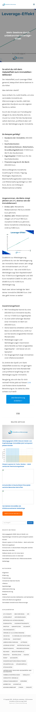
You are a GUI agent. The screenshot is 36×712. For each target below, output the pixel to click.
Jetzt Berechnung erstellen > (18, 399)
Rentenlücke (16, 655)
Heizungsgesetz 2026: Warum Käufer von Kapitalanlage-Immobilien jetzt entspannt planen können (17, 443)
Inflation (5, 583)
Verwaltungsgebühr (10, 681)
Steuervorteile (21, 664)
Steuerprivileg (8, 664)
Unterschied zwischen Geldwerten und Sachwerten (18, 597)
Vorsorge (23, 681)
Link (29, 383)
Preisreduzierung (22, 648)
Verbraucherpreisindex (11, 675)
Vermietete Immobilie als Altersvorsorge (15, 602)
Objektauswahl (8, 648)
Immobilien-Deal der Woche (11, 581)
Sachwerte (14, 658)
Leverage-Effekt (9, 645)
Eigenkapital (7, 623)
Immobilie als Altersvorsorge (13, 633)
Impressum (12, 703)
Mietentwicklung (7, 591)
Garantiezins (16, 626)
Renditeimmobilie (18, 651)
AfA (28, 614)
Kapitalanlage (6, 586)
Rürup (5, 658)
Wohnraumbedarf (9, 687)
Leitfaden (24, 642)
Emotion (6, 626)
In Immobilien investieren (21, 636)
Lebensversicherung (8, 589)
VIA (18, 413)
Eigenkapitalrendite (22, 623)
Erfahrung (5, 575)
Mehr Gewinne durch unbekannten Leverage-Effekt (18, 35)
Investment (17, 639)
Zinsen (20, 687)
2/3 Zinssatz (7, 614)
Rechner (6, 651)
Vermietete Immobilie (10, 678)
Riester (26, 655)
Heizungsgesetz (9, 630)
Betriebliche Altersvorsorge (13, 620)
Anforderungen (20, 617)
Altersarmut (7, 617)
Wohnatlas (17, 684)
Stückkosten (7, 667)
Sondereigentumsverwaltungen (14, 661)
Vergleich (26, 675)
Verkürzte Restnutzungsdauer (11, 600)
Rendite (4, 594)
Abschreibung (19, 614)
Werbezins (7, 684)
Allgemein (5, 572)
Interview (6, 639)
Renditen (6, 655)
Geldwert (26, 626)
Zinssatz (29, 687)
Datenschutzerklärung (21, 703)
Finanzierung (6, 578)
